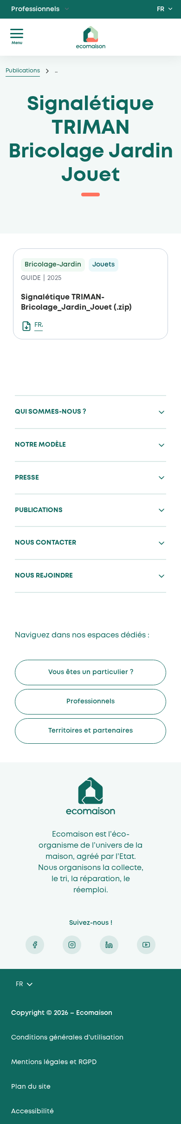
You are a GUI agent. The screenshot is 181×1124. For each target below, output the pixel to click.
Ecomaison (90, 795)
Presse (27, 478)
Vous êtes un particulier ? (90, 672)
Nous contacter (45, 543)
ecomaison (90, 37)
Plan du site (31, 1087)
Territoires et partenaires (90, 731)
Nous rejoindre (44, 575)
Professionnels (35, 9)
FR (160, 9)
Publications (23, 70)
